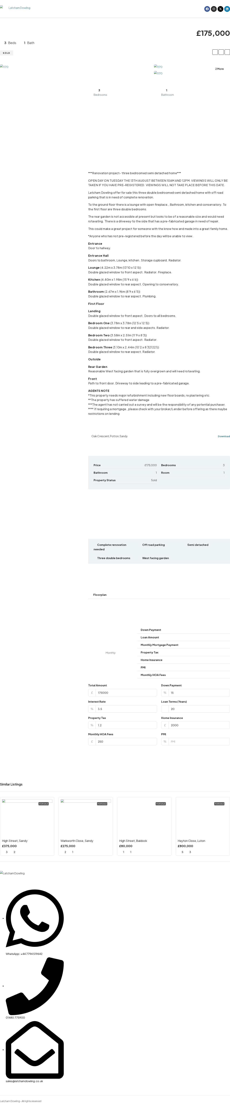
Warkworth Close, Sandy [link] (77, 841)
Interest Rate (97, 701)
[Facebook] (207, 9)
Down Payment (171, 685)
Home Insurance (172, 717)
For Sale (43, 804)
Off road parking (153, 544)
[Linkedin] (227, 9)
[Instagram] (214, 9)
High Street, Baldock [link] (133, 841)
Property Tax (97, 717)
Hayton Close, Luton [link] (191, 841)
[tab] (159, 595)
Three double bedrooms (113, 558)
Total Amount (97, 685)
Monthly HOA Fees (100, 734)
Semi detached (197, 544)
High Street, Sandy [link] (14, 841)
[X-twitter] (220, 9)
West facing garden (155, 558)
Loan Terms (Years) (174, 701)
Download (224, 436)
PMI (163, 734)
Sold (6, 53)
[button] (159, 595)
